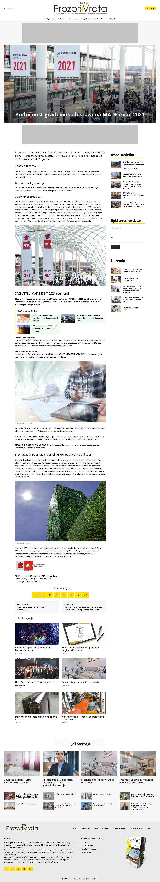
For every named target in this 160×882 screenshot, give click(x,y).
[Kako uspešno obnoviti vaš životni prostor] (86, 806)
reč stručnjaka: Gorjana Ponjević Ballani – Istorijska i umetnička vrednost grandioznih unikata (27, 796)
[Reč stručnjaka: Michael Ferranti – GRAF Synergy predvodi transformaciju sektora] (116, 184)
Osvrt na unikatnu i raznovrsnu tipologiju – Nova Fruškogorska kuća (142, 796)
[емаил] (71, 595)
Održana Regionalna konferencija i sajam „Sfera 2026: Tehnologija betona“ (133, 204)
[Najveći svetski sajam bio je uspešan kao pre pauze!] (37, 668)
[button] (9, 8)
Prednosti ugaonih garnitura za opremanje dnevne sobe (136, 781)
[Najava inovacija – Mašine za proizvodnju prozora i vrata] (84, 703)
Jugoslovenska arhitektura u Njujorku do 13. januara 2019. (134, 299)
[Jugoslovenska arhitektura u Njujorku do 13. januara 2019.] (116, 299)
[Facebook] (35, 595)
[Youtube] (24, 869)
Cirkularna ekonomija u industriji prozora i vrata (132, 175)
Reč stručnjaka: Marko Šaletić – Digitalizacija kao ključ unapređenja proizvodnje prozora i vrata (142, 806)
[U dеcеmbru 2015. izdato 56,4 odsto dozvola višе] (116, 270)
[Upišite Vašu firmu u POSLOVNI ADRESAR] (116, 279)
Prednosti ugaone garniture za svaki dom (82, 682)
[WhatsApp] (57, 595)
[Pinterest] (49, 595)
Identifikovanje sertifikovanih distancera (31, 608)
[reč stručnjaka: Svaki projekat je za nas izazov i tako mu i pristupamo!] (48, 806)
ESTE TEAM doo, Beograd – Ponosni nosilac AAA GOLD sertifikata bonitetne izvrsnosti (133, 289)
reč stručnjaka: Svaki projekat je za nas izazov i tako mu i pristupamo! (65, 806)
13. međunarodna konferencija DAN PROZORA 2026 (133, 195)
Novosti (80, 108)
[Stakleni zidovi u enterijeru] (86, 796)
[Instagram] (12, 869)
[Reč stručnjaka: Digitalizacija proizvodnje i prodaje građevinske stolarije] (61, 763)
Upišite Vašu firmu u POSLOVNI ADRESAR (130, 279)
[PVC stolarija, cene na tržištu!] (116, 308)
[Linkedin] (64, 595)
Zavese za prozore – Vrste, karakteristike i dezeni (18, 781)
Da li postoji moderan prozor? (26, 804)
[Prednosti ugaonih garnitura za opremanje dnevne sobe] (138, 763)
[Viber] (78, 595)
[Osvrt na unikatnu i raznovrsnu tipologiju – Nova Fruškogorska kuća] (125, 796)
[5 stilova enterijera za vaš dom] (48, 796)
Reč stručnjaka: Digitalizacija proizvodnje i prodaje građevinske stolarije (58, 782)
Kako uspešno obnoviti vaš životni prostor (102, 805)
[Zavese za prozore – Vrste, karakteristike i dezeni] (22, 763)
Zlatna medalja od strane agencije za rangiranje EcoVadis (80, 649)
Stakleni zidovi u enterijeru (102, 794)
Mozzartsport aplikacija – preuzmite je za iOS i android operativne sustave (83, 608)
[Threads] (30, 869)
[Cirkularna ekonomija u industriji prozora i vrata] (116, 175)
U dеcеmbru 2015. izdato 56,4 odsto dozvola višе (132, 270)
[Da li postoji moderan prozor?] (9, 806)
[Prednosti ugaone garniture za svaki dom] (84, 668)
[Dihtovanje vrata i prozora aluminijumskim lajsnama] (37, 703)
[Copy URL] (85, 595)
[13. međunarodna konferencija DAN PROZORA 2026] (116, 195)
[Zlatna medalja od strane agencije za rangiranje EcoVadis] (84, 634)
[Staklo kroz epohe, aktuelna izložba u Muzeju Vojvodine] (37, 634)
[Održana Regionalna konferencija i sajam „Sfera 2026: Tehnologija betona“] (116, 204)
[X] (42, 595)
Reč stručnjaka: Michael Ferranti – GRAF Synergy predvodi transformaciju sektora (132, 185)
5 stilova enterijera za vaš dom (65, 794)
